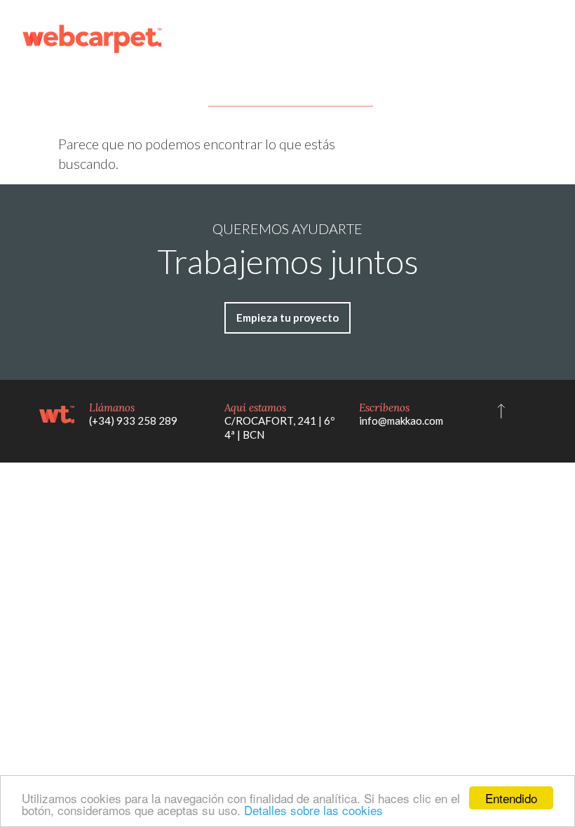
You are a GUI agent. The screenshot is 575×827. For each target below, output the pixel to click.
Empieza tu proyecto (496, 38)
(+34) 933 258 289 (133, 420)
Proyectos (287, 39)
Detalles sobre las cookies (313, 810)
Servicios (221, 39)
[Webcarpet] (92, 38)
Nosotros (353, 39)
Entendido (511, 798)
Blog (405, 39)
